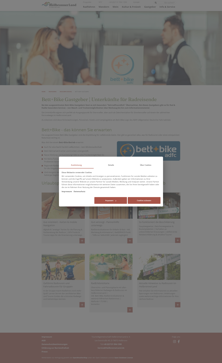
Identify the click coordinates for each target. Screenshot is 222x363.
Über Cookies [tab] (145, 165)
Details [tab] (111, 165)
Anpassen (109, 200)
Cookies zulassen (144, 200)
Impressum (67, 191)
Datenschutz (79, 191)
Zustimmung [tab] (76, 165)
